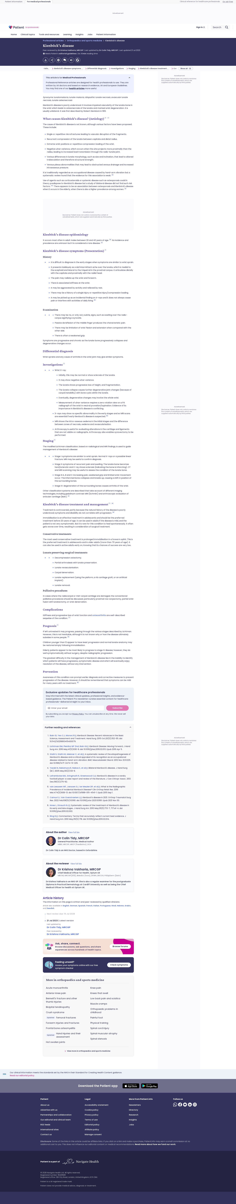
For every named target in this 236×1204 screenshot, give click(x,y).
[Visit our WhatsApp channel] (175, 1105)
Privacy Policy (78, 714)
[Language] (58, 60)
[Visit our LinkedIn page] (190, 1105)
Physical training (99, 1022)
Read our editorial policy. (22, 1075)
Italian (96, 905)
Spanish (81, 905)
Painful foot (96, 1017)
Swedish (50, 908)
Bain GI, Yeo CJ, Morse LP (62, 735)
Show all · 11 (185, 68)
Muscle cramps (98, 1003)
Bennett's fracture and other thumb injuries (61, 1000)
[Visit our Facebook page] (180, 1105)
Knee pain (95, 987)
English (66, 905)
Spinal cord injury (99, 1028)
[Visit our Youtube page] (185, 1105)
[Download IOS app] (131, 1085)
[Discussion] (64, 60)
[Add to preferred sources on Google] (77, 60)
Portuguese (105, 905)
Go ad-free (228, 2)
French (89, 905)
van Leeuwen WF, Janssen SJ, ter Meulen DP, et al (74, 786)
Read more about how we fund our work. (155, 1144)
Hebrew (120, 905)
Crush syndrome (55, 1012)
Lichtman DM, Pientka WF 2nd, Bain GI (68, 746)
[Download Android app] (149, 1085)
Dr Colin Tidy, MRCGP (108, 50)
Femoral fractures (61, 1017)
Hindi (113, 905)
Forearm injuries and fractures (62, 1022)
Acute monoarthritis (57, 987)
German (73, 905)
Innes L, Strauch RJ (59, 805)
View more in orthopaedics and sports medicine (88, 1051)
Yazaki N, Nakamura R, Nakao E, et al (68, 768)
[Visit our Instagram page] (195, 1105)
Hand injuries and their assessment (64, 1035)
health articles (76, 88)
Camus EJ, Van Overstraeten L (65, 797)
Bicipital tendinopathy (58, 1007)
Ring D (53, 816)
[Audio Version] (71, 60)
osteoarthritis (99, 615)
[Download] (45, 60)
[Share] (52, 60)
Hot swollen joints (55, 1042)
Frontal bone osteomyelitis (60, 1028)
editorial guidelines (68, 53)
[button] (88, 77)
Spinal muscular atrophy (103, 1033)
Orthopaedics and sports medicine (84, 40)
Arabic (128, 905)
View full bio (74, 832)
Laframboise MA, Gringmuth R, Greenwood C (72, 775)
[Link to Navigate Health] (80, 1162)
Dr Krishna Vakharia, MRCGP (70, 50)
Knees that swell (99, 993)
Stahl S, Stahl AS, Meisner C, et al (66, 754)
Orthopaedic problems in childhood (104, 1010)
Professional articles (53, 40)
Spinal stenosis (98, 1038)
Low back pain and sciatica (105, 998)
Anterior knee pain (56, 993)
